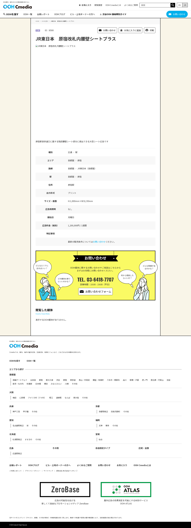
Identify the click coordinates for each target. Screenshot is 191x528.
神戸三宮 (16, 411)
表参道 (72, 380)
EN (180, 5)
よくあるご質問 (131, 5)
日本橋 (38, 384)
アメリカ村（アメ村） (37, 398)
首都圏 (12, 374)
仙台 (100, 439)
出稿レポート (43, 14)
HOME (37, 21)
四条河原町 (115, 411)
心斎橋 (22, 398)
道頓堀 (58, 398)
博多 (107, 425)
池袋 (168, 380)
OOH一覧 (27, 14)
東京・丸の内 (18, 384)
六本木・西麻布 (113, 380)
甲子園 (25, 411)
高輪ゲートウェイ (20, 380)
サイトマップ (48, 471)
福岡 (98, 420)
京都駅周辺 (103, 411)
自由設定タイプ (103, 448)
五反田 (33, 380)
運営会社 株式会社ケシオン (65, 471)
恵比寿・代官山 (157, 380)
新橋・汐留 (134, 380)
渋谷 (58, 380)
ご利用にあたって (15, 471)
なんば (67, 398)
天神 (100, 425)
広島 (11, 448)
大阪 (11, 392)
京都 (98, 406)
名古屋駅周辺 (18, 425)
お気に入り (86, 5)
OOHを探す (12, 14)
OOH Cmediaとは (113, 5)
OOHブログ (59, 14)
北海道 (12, 434)
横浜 (46, 384)
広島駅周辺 (17, 453)
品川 (125, 380)
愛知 (11, 420)
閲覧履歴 (98, 5)
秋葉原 (29, 384)
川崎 (67, 384)
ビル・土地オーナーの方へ (82, 14)
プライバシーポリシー (33, 471)
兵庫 (11, 406)
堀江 (51, 398)
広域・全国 (144, 448)
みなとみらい (56, 384)
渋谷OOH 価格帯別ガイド (114, 14)
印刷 (152, 30)
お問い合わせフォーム (98, 291)
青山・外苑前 (84, 380)
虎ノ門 (144, 380)
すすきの (28, 439)
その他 (74, 384)
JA (185, 5)
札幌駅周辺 (17, 439)
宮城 (98, 434)
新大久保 (49, 380)
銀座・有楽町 (98, 380)
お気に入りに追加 (132, 30)
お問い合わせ (179, 14)
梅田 (14, 398)
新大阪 (76, 398)
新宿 (41, 380)
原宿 (65, 380)
